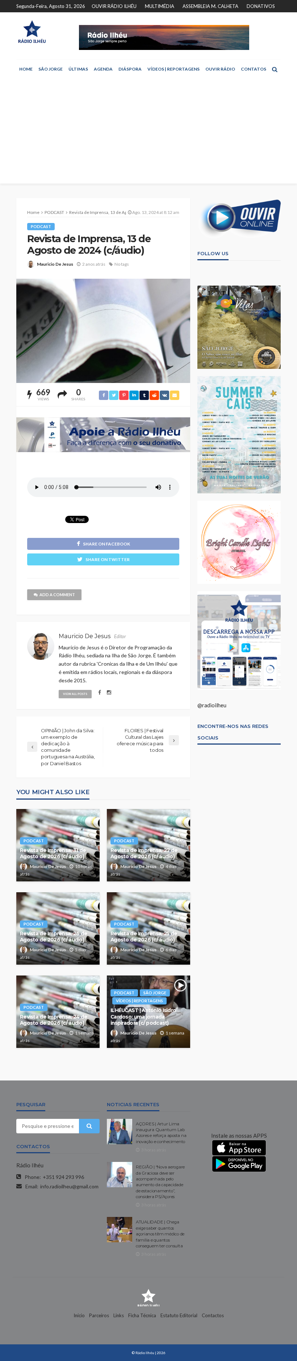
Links (118, 1315)
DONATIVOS (261, 6)
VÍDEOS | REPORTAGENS (173, 69)
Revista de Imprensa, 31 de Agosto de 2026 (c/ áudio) (53, 853)
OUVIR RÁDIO (220, 69)
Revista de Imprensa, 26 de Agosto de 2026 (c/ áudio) (53, 937)
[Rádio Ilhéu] (31, 32)
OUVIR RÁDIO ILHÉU (114, 6)
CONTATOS (253, 69)
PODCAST (41, 226)
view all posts (75, 694)
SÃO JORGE (50, 69)
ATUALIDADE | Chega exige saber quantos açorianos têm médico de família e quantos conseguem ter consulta (160, 1233)
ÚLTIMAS (78, 69)
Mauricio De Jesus (55, 264)
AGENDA (103, 69)
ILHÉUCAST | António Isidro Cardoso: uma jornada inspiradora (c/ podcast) (143, 1016)
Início (79, 1315)
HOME (26, 69)
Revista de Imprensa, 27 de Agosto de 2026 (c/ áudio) (143, 853)
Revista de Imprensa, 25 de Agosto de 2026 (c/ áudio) (143, 937)
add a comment (57, 594)
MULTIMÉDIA (159, 6)
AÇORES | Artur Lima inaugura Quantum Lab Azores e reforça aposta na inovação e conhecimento (161, 1132)
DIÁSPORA (130, 69)
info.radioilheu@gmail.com (69, 1186)
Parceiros (99, 1315)
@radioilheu (211, 705)
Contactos (213, 1315)
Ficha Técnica (142, 1315)
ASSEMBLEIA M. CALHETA (210, 6)
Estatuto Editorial (178, 1315)
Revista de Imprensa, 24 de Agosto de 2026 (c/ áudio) (53, 1020)
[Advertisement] (148, 133)
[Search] (274, 69)
